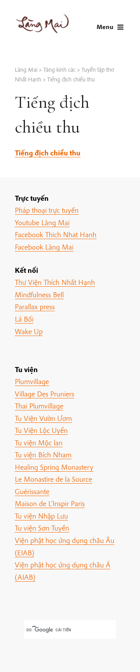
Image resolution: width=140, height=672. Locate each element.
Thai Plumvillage (39, 405)
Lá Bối (24, 319)
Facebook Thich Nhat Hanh (55, 234)
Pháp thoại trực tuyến (47, 210)
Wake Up (29, 331)
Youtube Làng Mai (42, 222)
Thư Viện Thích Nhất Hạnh (55, 282)
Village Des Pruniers (44, 393)
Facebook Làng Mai (44, 247)
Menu (104, 26)
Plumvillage (32, 381)
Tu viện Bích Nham (43, 454)
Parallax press (35, 306)
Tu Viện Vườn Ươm (43, 418)
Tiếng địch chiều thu (47, 152)
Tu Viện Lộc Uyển (41, 430)
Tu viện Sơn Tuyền (42, 527)
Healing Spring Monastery (54, 467)
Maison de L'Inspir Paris (50, 503)
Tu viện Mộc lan (39, 442)
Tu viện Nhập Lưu (41, 515)
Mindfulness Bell (39, 294)
